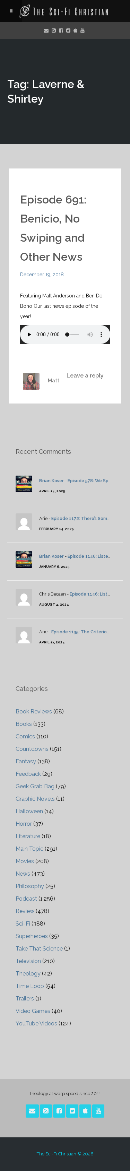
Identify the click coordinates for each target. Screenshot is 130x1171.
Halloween (29, 811)
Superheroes (32, 936)
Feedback (28, 774)
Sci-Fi (23, 923)
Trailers (25, 998)
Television (28, 961)
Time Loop (30, 986)
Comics (25, 736)
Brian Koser (51, 480)
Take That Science (39, 948)
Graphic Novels (35, 799)
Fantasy (26, 761)
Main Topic (29, 848)
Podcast (26, 898)
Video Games (33, 1011)
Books (24, 724)
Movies (25, 861)
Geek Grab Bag (35, 786)
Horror (24, 824)
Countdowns (32, 749)
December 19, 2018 (42, 274)
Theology (28, 973)
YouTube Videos (36, 1023)
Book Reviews (34, 711)
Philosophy (30, 886)
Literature (28, 836)
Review (25, 911)
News (23, 873)
